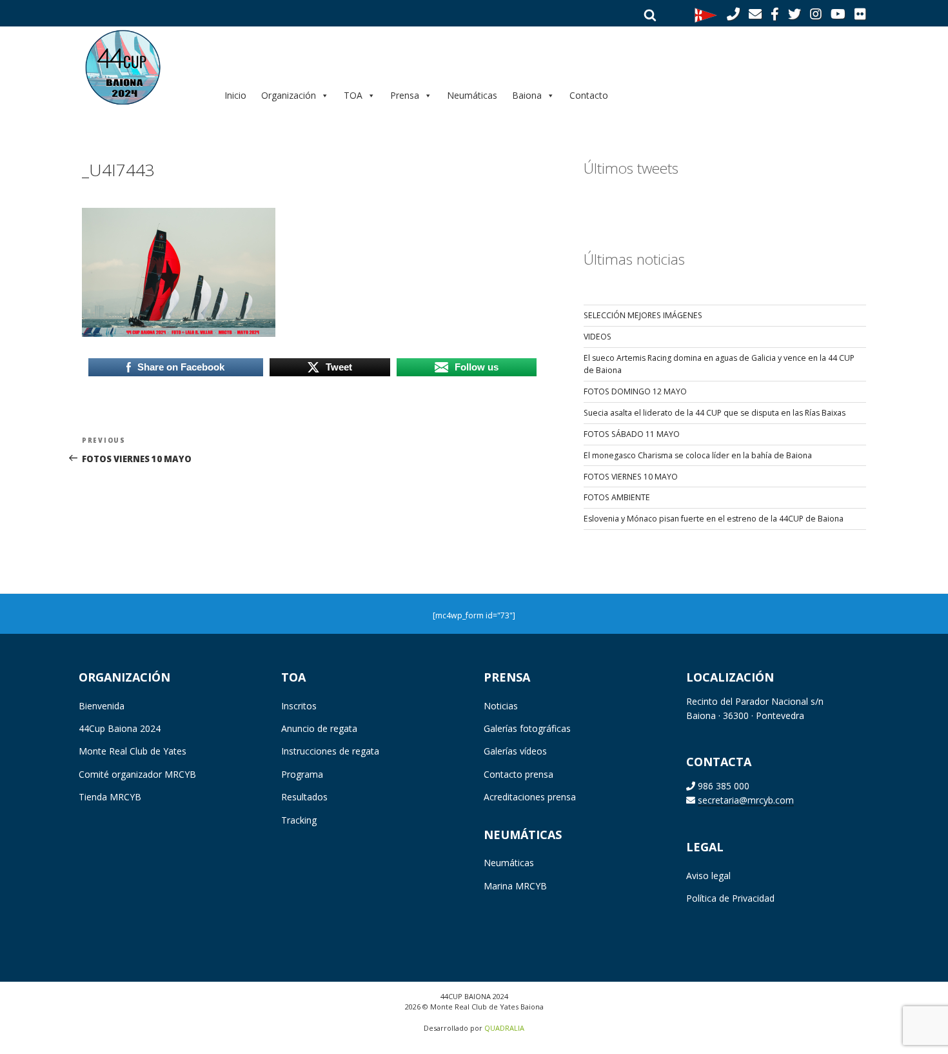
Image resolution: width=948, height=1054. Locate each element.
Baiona (527, 95)
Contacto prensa (518, 774)
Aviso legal (708, 875)
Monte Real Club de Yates (132, 751)
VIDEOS (597, 336)
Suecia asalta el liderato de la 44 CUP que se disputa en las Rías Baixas (714, 412)
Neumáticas (472, 95)
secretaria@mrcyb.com (746, 800)
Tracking (299, 820)
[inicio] (142, 67)
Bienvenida (101, 706)
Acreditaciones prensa (530, 797)
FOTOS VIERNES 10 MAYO (631, 476)
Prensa (404, 95)
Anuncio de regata (319, 728)
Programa (302, 774)
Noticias (501, 706)
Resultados (304, 797)
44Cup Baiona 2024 (120, 728)
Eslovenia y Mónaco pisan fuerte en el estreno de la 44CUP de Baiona (714, 518)
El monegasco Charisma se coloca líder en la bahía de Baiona (698, 455)
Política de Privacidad (730, 898)
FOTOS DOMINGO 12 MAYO (635, 391)
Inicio (235, 95)
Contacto (588, 95)
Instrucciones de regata (330, 751)
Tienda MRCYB (110, 797)
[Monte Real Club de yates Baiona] (706, 14)
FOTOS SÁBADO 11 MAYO (632, 434)
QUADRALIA (504, 1028)
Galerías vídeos (515, 751)
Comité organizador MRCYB (137, 774)
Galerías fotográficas (527, 728)
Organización (288, 95)
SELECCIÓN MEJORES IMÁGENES (643, 315)
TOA (353, 95)
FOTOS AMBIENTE (617, 497)
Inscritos (299, 706)
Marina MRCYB (515, 886)
